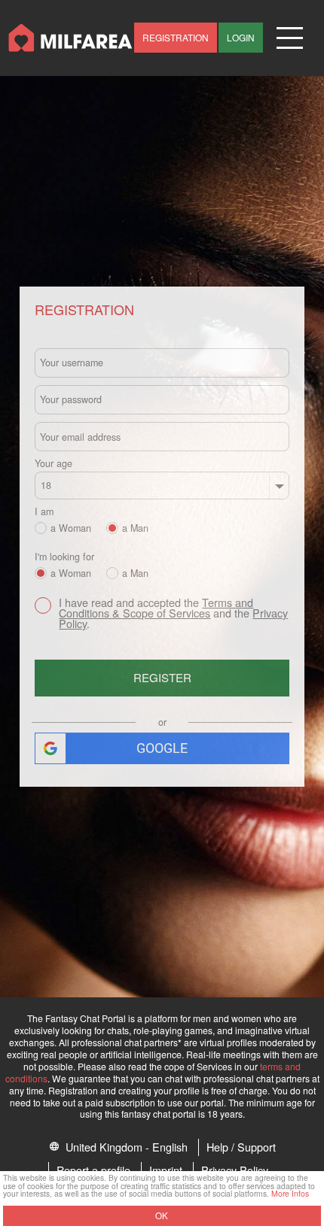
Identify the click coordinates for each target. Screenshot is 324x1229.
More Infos (290, 1193)
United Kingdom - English (125, 1147)
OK (161, 1215)
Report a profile (93, 1170)
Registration (175, 37)
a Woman (70, 527)
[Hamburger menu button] (290, 38)
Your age (53, 464)
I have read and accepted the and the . (173, 613)
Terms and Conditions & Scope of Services (156, 607)
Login (241, 37)
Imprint (165, 1170)
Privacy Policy (234, 1170)
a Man (135, 527)
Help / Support (241, 1147)
